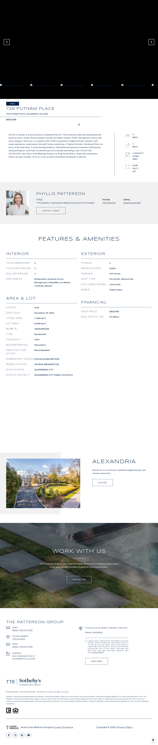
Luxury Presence (64, 727)
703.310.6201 (109, 203)
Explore (102, 482)
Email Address (94, 632)
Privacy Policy (98, 652)
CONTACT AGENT (51, 211)
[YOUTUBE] (28, 735)
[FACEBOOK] (8, 735)
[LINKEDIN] (22, 735)
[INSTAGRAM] (15, 735)
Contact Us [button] (79, 579)
